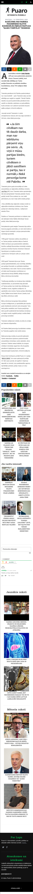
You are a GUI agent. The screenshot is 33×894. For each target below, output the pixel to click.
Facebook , (9, 376)
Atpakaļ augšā (15, 888)
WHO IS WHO (6, 358)
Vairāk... (24, 843)
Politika (8, 19)
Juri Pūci (4, 191)
